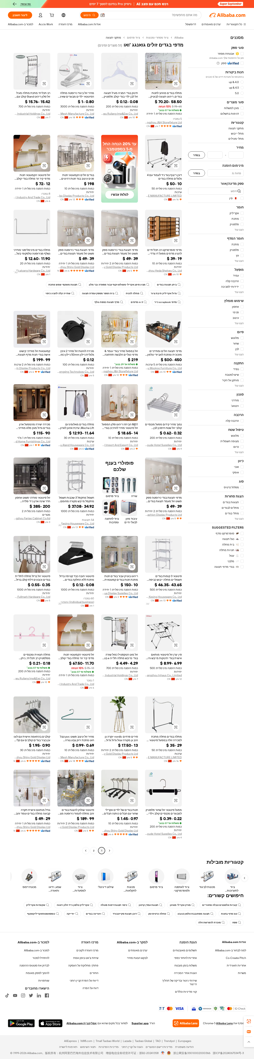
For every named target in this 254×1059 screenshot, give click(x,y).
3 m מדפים (137, 302)
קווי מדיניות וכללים (186, 991)
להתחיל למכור (41, 957)
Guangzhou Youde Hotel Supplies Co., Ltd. (163, 445)
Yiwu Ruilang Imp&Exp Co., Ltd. (119, 113)
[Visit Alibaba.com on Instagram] (23, 995)
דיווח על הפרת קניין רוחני (84, 980)
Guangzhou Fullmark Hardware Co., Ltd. (31, 596)
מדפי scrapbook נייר (165, 302)
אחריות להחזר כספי (185, 957)
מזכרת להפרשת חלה (209, 922)
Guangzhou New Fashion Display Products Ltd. (163, 514)
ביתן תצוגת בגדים (167, 284)
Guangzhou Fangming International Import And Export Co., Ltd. (119, 445)
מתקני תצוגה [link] (113, 37)
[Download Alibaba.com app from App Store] (51, 1023)
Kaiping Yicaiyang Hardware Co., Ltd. (31, 270)
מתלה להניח (132, 293)
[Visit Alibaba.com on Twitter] (31, 995)
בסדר (196, 155)
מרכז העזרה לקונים (87, 950)
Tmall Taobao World (107, 1041)
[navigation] (216, 444)
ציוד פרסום (133, 37)
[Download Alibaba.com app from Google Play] (21, 1023)
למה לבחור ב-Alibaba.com (230, 950)
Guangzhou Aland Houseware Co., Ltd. (75, 445)
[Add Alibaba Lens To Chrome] (186, 1023)
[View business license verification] (163, 1053)
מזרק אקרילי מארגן (180, 905)
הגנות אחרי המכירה (185, 973)
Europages (184, 1041)
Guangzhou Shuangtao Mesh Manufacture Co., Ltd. (75, 113)
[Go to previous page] (109, 850)
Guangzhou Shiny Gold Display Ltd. (75, 267)
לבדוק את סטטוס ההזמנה (34, 965)
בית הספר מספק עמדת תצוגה (98, 293)
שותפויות (43, 980)
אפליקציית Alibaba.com (81, 1023)
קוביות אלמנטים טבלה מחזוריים (219, 905)
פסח (234, 922)
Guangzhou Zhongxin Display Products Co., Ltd (31, 368)
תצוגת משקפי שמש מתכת (62, 284)
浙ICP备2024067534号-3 (228, 1053)
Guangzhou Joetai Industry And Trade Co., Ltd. (31, 197)
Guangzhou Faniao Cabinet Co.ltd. (31, 518)
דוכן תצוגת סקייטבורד (125, 913)
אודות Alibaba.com (234, 942)
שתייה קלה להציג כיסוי (57, 293)
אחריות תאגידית (236, 965)
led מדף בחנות (229, 913)
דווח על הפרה (90, 988)
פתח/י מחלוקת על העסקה (83, 965)
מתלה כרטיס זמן (157, 913)
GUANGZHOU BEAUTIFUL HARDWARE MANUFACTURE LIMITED (163, 195)
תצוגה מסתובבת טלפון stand (194, 913)
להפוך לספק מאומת (37, 973)
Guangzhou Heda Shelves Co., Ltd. (163, 270)
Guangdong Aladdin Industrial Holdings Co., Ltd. (31, 113)
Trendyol (169, 1041)
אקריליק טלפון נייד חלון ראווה (73, 905)
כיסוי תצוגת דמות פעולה (114, 905)
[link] (249, 1021)
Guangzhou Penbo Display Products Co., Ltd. (75, 195)
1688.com (86, 1041)
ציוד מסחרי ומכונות (157, 37)
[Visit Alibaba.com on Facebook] (46, 995)
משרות (242, 973)
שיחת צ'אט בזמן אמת (85, 957)
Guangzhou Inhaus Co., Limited (163, 675)
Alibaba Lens (224, 1023)
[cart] (51, 15)
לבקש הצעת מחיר (137, 957)
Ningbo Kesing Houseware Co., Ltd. (75, 523)
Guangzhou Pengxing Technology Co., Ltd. (75, 371)
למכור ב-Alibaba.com (36, 950)
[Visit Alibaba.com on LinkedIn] (39, 995)
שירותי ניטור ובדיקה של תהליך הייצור (179, 982)
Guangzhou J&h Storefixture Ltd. (119, 371)
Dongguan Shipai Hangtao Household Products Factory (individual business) (75, 601)
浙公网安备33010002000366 (191, 1053)
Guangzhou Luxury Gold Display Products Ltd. (119, 267)
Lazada (127, 1041)
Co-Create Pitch (236, 957)
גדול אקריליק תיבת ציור (164, 293)
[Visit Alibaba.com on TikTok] (7, 995)
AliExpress (70, 1041)
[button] (102, 15)
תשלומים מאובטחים (185, 950)
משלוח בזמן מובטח (185, 965)
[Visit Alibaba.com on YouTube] (15, 995)
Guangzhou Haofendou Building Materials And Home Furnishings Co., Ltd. (31, 441)
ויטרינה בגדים (93, 913)
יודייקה (70, 913)
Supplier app (140, 1023)
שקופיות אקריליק (35, 905)
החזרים (94, 973)
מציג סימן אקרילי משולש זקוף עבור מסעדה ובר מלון (117, 284)
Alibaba (178, 37)
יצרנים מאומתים (138, 950)
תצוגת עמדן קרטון (148, 905)
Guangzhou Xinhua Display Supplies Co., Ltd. (119, 593)
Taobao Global (143, 1041)
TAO (158, 1041)
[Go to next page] (85, 850)
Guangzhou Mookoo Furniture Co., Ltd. (163, 368)
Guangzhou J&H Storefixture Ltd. (163, 122)
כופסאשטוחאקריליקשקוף (41, 913)
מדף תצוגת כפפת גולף (106, 302)
